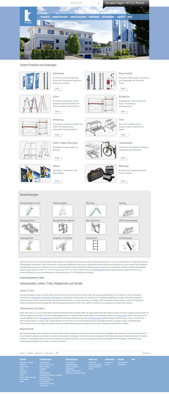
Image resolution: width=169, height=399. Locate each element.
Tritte (121, 120)
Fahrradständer (126, 143)
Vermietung (58, 120)
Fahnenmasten (122, 316)
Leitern (56, 96)
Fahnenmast (58, 73)
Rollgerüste (124, 96)
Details (57, 88)
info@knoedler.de (98, 270)
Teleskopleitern (56, 298)
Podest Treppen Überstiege (65, 143)
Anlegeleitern (36, 298)
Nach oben (145, 353)
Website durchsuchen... (77, 3)
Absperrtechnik (125, 73)
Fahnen (56, 166)
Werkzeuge (124, 166)
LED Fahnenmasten (94, 318)
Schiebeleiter (46, 298)
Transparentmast (44, 318)
